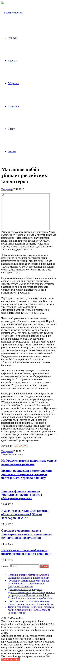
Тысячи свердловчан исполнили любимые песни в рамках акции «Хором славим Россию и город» (31, 610)
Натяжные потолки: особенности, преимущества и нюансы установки (26, 551)
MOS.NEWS (21, 445)
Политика (13, 106)
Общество (13, 83)
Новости (12, 60)
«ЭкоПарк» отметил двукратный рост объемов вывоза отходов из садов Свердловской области (28, 583)
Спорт (11, 128)
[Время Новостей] (11, 12)
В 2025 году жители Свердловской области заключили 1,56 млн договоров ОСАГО (25, 514)
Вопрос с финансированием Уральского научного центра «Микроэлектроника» (21, 494)
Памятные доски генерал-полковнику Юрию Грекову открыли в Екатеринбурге (30, 602)
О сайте (12, 151)
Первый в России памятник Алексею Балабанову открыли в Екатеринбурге (28, 576)
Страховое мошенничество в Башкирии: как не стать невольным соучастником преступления (26, 534)
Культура (13, 38)
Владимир (7, 189)
